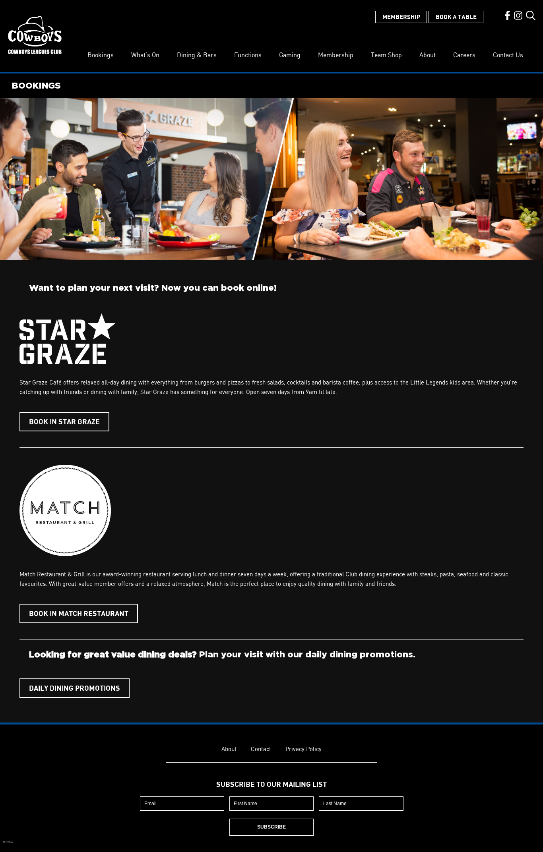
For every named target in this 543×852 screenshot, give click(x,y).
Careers (464, 55)
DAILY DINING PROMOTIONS (74, 688)
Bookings (100, 55)
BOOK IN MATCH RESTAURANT (78, 613)
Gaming (290, 55)
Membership (401, 16)
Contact (261, 749)
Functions (248, 55)
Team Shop (386, 55)
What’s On (145, 55)
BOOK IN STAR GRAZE (64, 421)
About (427, 55)
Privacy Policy (303, 749)
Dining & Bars (197, 55)
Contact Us (508, 55)
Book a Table (456, 16)
